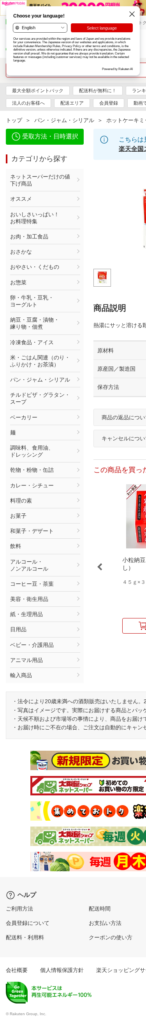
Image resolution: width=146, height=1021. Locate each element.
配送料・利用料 (25, 937)
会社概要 (17, 970)
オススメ (21, 199)
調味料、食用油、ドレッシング (32, 451)
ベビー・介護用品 (32, 645)
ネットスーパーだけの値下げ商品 (40, 180)
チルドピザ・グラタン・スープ (40, 398)
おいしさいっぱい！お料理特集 (34, 217)
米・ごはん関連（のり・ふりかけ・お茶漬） (40, 361)
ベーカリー (23, 417)
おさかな (21, 252)
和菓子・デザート (32, 531)
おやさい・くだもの (34, 267)
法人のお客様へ (28, 103)
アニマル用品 (26, 660)
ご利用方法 (19, 908)
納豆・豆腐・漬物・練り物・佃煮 (34, 323)
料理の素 (21, 500)
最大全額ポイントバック (37, 90)
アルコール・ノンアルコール (29, 565)
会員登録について (27, 923)
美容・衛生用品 (29, 599)
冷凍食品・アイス (32, 342)
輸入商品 (21, 675)
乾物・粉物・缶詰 (32, 470)
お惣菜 (18, 282)
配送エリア (72, 103)
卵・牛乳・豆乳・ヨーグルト (32, 301)
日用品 (18, 629)
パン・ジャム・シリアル (64, 120)
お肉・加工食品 (29, 236)
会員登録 (108, 103)
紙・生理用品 (26, 614)
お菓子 (18, 516)
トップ (14, 120)
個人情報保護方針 (62, 970)
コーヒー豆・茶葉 (32, 584)
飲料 (15, 546)
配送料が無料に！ (97, 90)
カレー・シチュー (32, 485)
